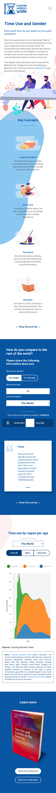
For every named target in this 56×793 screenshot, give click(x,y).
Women (41, 552)
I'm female (29, 377)
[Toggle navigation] (50, 8)
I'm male (14, 377)
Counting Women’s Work (21, 655)
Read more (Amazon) (28, 771)
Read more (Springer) (28, 780)
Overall (14, 552)
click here (39, 68)
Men (27, 552)
